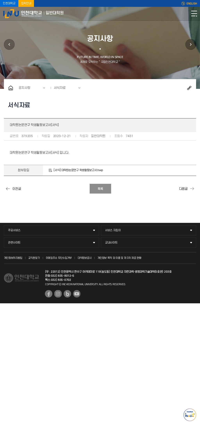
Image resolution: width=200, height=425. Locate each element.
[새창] (48, 293)
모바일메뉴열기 (194, 14)
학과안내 (9, 44)
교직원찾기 (34, 257)
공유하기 (189, 88)
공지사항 (24, 88)
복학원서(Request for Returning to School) (192, 189)
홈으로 (11, 88)
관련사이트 (14, 242)
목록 (100, 189)
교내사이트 (111, 242)
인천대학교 (9, 3)
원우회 (190, 44)
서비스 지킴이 (113, 230)
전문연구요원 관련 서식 (8, 189)
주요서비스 (14, 230)
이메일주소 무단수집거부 (59, 257)
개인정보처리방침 (13, 257)
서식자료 (60, 88)
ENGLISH (192, 3)
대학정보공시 (84, 257)
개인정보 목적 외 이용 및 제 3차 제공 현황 (119, 257)
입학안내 (26, 3)
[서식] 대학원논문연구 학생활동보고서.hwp (78, 170)
